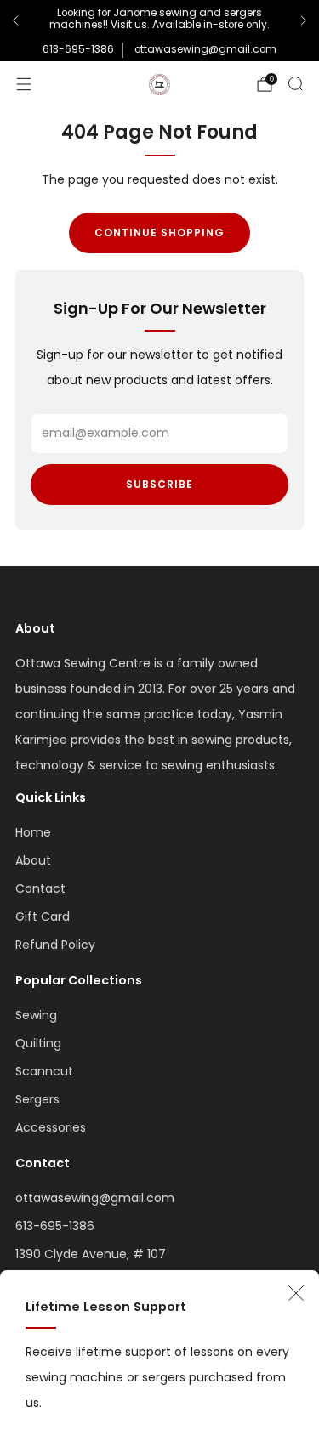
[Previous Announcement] (15, 20)
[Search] (295, 83)
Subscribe (159, 484)
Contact (40, 888)
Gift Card (42, 916)
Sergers (37, 1099)
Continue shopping (159, 232)
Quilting (38, 1043)
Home (33, 832)
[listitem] (159, 21)
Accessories (50, 1127)
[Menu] (23, 84)
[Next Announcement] (303, 20)
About (33, 860)
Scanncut (44, 1071)
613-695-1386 (78, 49)
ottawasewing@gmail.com (205, 49)
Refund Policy (55, 944)
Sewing (36, 1015)
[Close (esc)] (296, 1293)
